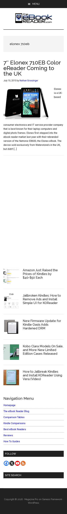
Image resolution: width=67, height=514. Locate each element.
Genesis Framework (52, 499)
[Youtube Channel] (17, 463)
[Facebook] (6, 463)
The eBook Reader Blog (16, 411)
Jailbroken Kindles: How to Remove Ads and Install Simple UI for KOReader (42, 299)
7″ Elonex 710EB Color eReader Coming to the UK (32, 68)
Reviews (8, 435)
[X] (11, 463)
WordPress (33, 503)
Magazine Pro (31, 499)
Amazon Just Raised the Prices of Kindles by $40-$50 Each (40, 273)
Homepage (9, 405)
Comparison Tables (13, 417)
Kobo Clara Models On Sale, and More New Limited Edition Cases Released (43, 350)
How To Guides (11, 441)
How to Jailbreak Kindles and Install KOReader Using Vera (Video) (42, 375)
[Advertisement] (33, 211)
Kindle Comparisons (14, 423)
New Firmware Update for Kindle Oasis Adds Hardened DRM (42, 324)
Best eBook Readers (14, 429)
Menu (36, 3)
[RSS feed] (23, 463)
